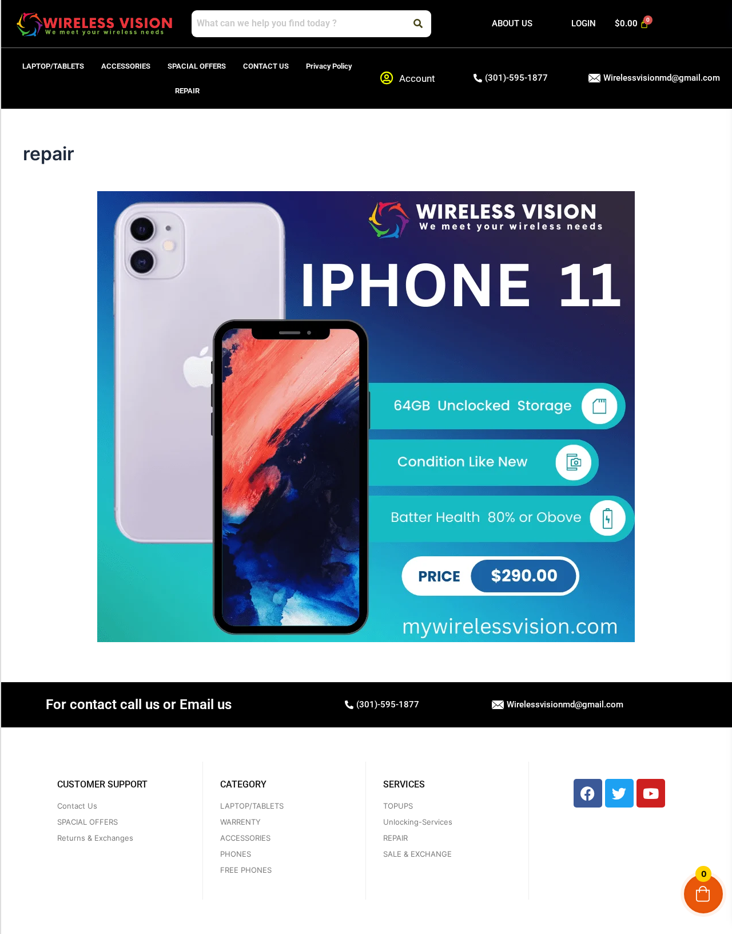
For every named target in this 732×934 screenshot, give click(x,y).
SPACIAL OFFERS (197, 66)
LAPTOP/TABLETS (53, 66)
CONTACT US (266, 66)
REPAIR (187, 90)
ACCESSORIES (125, 66)
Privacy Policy (329, 66)
